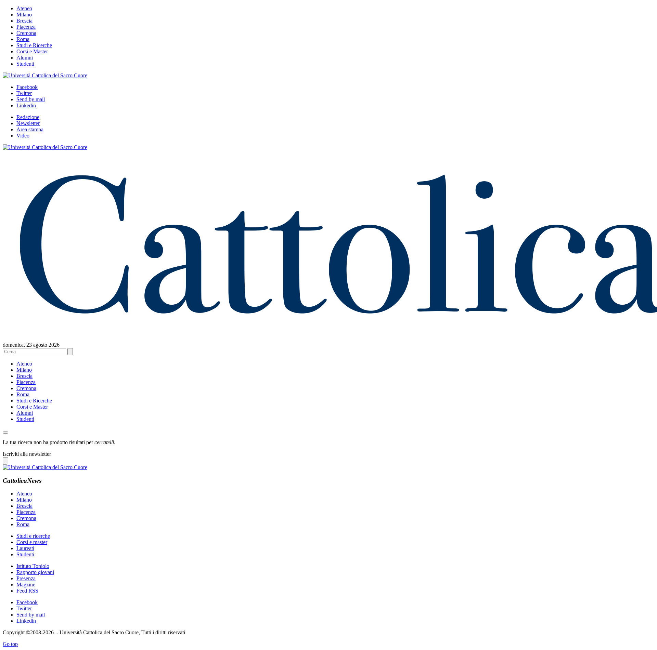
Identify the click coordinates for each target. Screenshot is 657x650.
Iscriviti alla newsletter (27, 454)
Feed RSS (27, 591)
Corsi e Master (32, 51)
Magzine (25, 584)
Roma (22, 39)
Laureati (25, 548)
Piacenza (26, 27)
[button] (5, 433)
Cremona (26, 33)
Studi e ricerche (33, 536)
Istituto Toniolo (32, 566)
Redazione (27, 117)
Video (22, 135)
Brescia (24, 21)
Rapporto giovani (35, 572)
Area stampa (29, 129)
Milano (24, 14)
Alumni (24, 58)
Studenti (25, 64)
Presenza (26, 578)
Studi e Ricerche (34, 45)
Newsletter (28, 123)
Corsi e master (31, 542)
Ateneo (24, 8)
